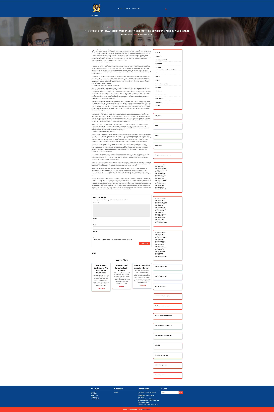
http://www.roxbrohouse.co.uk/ (162, 306)
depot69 (158, 80)
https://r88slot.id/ (159, 171)
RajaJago (158, 67)
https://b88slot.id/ (159, 187)
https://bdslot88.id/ (159, 182)
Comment (96, 203)
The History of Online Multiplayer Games (148, 399)
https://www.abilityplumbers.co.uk (163, 335)
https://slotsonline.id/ (160, 183)
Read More (101, 288)
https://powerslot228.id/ (161, 170)
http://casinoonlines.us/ (161, 286)
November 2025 (95, 399)
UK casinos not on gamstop (161, 355)
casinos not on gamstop (162, 83)
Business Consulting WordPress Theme (137, 409)
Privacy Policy (135, 8)
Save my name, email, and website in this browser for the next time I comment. (112, 239)
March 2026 (94, 394)
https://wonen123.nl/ (161, 60)
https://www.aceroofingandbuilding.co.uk (166, 69)
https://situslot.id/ (159, 185)
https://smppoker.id (159, 166)
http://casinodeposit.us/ (161, 266)
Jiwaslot (158, 52)
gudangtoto (159, 63)
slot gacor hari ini (160, 72)
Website (95, 231)
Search (180, 392)
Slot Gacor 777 (158, 115)
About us (119, 8)
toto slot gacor (158, 145)
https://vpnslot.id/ (159, 177)
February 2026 (94, 395)
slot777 (158, 76)
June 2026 (93, 392)
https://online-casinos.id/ (161, 168)
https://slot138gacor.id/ (161, 180)
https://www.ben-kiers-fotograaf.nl (163, 315)
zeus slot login (159, 98)
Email (95, 225)
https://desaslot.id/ (159, 178)
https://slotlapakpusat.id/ (161, 189)
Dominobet (159, 91)
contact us (127, 8)
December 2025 (95, 397)
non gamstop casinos (160, 165)
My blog (104, 27)
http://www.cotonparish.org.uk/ (162, 296)
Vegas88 (158, 87)
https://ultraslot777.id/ (160, 175)
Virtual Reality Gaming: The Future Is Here (148, 404)
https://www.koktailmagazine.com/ (163, 155)
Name (95, 218)
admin (135, 34)
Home (98, 27)
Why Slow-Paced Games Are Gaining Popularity (121, 268)
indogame (158, 102)
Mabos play (159, 56)
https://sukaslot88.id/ (160, 173)
